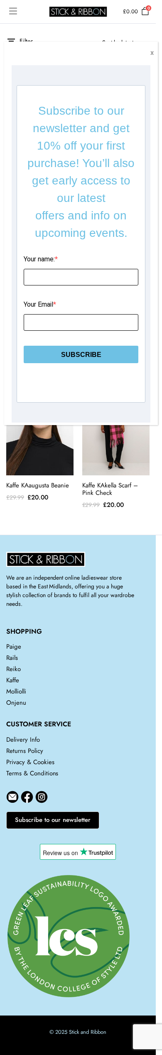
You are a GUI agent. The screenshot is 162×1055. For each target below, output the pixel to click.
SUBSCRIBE (81, 354)
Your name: (39, 259)
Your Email (38, 304)
